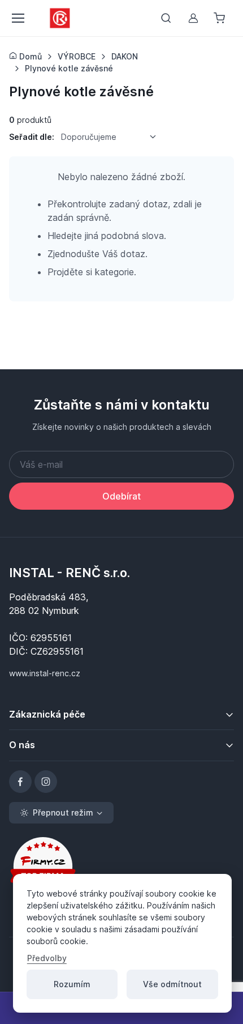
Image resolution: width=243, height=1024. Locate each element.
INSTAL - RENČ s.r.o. (69, 572)
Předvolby (47, 958)
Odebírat (121, 496)
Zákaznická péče (47, 714)
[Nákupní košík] (220, 18)
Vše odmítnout (172, 984)
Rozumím (72, 984)
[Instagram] (45, 781)
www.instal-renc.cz (44, 673)
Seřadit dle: (31, 137)
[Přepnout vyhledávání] (166, 18)
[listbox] (112, 136)
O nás (22, 744)
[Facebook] (20, 781)
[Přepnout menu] (17, 18)
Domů (29, 56)
